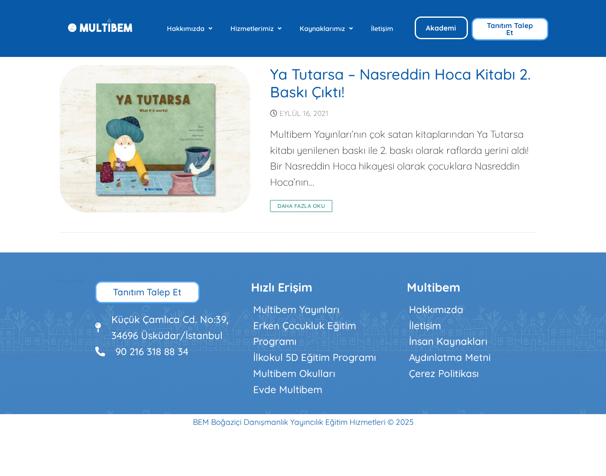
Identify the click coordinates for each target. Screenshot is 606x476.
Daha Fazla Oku (301, 206)
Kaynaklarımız (322, 28)
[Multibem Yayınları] (320, 310)
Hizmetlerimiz (252, 28)
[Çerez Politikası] (476, 373)
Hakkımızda (185, 28)
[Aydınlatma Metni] (476, 357)
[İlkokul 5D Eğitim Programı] (320, 357)
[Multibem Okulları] (320, 373)
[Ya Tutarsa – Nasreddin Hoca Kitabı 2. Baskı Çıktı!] (155, 138)
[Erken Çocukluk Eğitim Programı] (320, 334)
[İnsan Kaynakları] (476, 341)
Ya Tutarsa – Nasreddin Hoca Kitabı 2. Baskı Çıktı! (400, 83)
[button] (189, 28)
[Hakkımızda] (476, 310)
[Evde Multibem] (320, 390)
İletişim (382, 28)
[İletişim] (476, 326)
